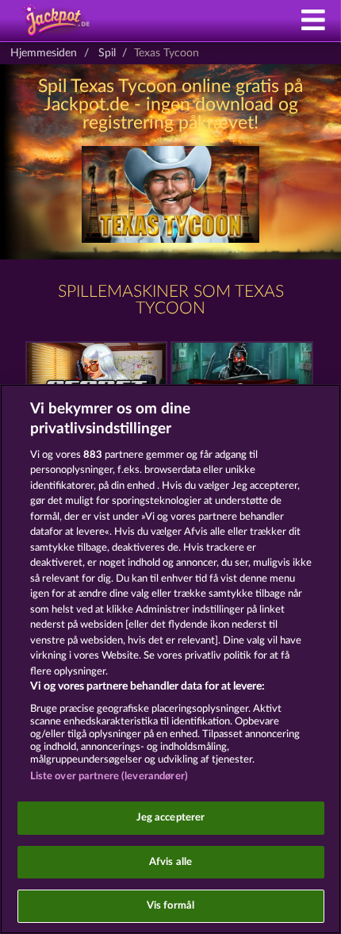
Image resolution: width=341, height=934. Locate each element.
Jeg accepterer (170, 818)
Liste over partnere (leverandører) (109, 776)
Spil (107, 53)
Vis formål (170, 906)
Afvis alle (170, 862)
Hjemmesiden (43, 53)
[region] (170, 659)
